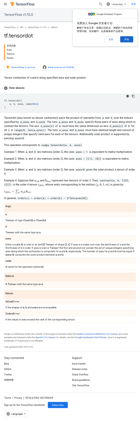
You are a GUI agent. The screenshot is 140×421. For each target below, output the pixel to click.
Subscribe (58, 405)
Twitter (8, 374)
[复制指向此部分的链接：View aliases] (28, 88)
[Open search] (101, 4)
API (21, 27)
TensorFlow (10, 27)
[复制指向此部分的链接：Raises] (16, 294)
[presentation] (36, 181)
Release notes (79, 369)
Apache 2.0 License (45, 337)
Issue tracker (79, 363)
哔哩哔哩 (9, 380)
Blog (6, 363)
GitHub (7, 369)
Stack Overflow (80, 374)
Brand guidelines (81, 380)
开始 (126, 39)
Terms (7, 397)
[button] (70, 88)
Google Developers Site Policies (90, 337)
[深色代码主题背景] (127, 96)
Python (54, 27)
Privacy (18, 397)
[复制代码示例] (133, 96)
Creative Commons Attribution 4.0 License (96, 334)
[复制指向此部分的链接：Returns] (17, 276)
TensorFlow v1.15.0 (18, 15)
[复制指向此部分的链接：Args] (14, 206)
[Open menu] (5, 4)
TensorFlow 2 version (23, 67)
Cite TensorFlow (80, 385)
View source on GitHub (61, 67)
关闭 (110, 39)
